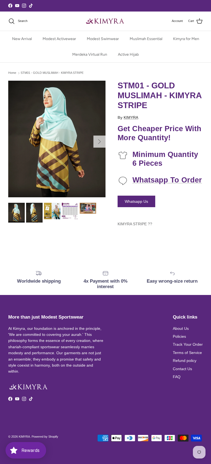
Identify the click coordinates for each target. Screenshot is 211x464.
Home (12, 73)
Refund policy (184, 360)
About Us (181, 328)
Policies (179, 336)
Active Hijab (128, 54)
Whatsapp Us (136, 201)
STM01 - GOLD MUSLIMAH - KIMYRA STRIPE (52, 73)
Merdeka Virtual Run (89, 54)
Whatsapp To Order (167, 180)
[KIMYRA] (105, 21)
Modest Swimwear (103, 38)
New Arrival (22, 38)
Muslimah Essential (146, 38)
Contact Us (182, 369)
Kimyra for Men (186, 38)
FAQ (177, 377)
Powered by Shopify (45, 436)
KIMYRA (131, 117)
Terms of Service (187, 352)
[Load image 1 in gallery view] (57, 139)
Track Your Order (188, 344)
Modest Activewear (59, 38)
